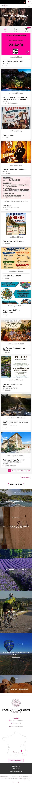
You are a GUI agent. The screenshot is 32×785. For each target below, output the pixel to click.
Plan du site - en (16, 766)
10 (22, 470)
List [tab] (5, 31)
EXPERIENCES (25, 778)
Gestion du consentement (16, 771)
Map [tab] (15, 31)
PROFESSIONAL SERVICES (21, 776)
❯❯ (29, 470)
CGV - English (16, 768)
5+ (18, 470)
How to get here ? (16, 760)
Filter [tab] (26, 31)
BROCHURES (4, 776)
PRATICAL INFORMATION (10, 778)
